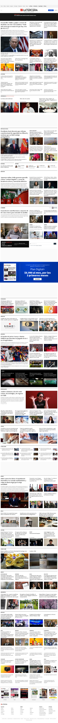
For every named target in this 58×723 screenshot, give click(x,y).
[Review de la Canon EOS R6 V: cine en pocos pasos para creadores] (7, 669)
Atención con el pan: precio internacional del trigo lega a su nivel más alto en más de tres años (50, 90)
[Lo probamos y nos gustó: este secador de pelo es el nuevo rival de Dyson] (50, 669)
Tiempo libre (3, 549)
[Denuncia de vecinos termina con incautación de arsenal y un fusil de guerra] (50, 381)
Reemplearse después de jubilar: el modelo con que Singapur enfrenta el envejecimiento (28, 595)
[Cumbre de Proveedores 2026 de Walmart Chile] (36, 623)
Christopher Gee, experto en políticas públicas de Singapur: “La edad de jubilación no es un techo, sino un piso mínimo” (9, 596)
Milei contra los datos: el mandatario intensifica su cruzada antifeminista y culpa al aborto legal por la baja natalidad (13, 481)
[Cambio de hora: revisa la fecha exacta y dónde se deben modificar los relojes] (29, 326)
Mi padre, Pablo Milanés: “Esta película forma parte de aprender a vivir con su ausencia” (7, 412)
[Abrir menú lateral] (1, 10)
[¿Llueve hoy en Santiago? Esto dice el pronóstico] (21, 67)
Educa (31, 574)
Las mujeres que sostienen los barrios (50, 674)
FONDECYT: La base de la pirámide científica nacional (36, 227)
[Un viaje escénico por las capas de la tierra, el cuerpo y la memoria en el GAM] (21, 669)
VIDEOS (2, 371)
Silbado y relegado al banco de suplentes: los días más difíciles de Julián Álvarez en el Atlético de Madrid (50, 338)
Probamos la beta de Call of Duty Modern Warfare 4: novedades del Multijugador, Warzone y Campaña (6, 681)
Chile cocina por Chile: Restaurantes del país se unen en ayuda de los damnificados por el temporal (47, 514)
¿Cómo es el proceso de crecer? (32, 166)
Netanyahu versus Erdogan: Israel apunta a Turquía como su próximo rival (36, 479)
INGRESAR (55, 10)
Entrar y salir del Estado (21, 166)
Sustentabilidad (4, 574)
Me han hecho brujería (35, 533)
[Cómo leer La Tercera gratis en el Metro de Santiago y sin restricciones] (48, 326)
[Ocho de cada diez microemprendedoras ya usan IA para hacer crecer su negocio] (21, 585)
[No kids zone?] (38, 166)
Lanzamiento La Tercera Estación (49, 615)
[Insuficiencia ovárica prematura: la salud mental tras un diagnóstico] (29, 522)
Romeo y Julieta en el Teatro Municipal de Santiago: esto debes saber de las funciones (14, 552)
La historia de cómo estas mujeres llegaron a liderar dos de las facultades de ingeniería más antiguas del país (36, 578)
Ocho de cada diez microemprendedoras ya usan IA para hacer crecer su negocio (21, 577)
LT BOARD (3, 207)
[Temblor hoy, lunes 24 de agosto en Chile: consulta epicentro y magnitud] (10, 326)
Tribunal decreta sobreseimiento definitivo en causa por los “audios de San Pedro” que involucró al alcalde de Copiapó (36, 77)
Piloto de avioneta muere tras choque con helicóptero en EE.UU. (36, 374)
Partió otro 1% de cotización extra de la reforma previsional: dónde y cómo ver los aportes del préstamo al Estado (21, 83)
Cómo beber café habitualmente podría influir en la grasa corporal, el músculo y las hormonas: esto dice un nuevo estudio (46, 454)
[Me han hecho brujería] (36, 542)
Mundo (24, 6)
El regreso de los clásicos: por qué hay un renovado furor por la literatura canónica (21, 534)
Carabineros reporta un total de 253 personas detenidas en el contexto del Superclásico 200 (7, 458)
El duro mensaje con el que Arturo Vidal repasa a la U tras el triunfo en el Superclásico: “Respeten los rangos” (50, 60)
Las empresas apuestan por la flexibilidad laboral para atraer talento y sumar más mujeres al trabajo (50, 577)
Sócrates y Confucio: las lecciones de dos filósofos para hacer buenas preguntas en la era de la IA (36, 212)
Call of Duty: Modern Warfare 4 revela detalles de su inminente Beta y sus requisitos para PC (36, 303)
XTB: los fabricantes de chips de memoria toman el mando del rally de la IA (7, 90)
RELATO (31, 532)
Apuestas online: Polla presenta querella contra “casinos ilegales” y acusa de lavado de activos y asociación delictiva (36, 83)
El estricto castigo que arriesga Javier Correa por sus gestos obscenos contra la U (14, 362)
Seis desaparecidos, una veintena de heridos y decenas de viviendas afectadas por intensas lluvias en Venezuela (26, 454)
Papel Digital (40, 6)
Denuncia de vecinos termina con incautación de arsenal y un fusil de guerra (50, 374)
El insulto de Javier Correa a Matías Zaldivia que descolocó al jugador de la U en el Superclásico (14, 338)
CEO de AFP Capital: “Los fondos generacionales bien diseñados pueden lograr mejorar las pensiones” (21, 90)
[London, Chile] (43, 561)
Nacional (8, 6)
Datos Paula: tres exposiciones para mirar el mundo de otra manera (9, 514)
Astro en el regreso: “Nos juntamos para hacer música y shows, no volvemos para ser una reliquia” (36, 412)
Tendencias (32, 630)
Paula (45, 659)
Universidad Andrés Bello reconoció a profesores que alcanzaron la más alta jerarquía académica (7, 616)
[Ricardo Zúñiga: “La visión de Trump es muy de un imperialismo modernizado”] (50, 488)
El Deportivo (20, 6)
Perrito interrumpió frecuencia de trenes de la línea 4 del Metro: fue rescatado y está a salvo (21, 375)
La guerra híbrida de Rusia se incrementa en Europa (50, 494)
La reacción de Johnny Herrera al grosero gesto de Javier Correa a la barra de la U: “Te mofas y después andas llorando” (36, 339)
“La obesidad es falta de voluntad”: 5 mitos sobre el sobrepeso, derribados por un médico (36, 60)
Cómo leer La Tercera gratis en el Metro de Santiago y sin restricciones (47, 319)
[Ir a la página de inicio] (29, 10)
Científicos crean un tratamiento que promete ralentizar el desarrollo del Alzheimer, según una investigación (9, 430)
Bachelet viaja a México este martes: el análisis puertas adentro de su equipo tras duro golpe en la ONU (27, 458)
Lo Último (30, 6)
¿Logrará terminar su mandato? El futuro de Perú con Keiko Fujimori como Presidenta (50, 227)
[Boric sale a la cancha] (29, 107)
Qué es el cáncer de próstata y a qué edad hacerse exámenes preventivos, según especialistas (47, 430)
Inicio (2, 6)
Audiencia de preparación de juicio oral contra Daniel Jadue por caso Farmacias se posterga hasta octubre (50, 77)
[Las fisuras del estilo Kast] (10, 107)
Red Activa (46, 574)
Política (4, 6)
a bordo (45, 224)
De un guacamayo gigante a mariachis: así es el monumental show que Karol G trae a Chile (21, 412)
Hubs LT (2, 572)
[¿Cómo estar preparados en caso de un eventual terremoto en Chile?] (7, 381)
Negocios (11, 6)
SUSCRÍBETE (37, 279)
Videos (27, 6)
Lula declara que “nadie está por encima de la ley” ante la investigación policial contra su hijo (36, 495)
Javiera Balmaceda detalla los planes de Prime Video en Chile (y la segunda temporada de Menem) (50, 412)
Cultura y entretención (19, 659)
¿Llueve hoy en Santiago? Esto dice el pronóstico (21, 59)
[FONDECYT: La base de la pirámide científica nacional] (36, 235)
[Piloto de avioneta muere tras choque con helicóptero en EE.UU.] (36, 381)
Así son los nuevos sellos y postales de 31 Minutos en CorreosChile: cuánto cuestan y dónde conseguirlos (7, 60)
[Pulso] (15, 698)
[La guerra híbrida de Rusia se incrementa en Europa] (50, 504)
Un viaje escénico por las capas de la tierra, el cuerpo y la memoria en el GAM (7, 77)
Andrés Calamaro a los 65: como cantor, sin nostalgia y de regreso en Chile (12, 393)
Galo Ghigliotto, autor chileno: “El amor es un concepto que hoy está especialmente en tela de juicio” (49, 535)
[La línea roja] (49, 166)
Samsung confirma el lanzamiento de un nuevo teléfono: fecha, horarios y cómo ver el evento (21, 303)
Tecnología (15, 6)
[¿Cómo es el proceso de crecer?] (27, 166)
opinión (31, 224)
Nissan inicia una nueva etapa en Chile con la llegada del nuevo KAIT (21, 616)
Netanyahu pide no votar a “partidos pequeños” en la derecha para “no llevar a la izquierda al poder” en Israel (36, 662)
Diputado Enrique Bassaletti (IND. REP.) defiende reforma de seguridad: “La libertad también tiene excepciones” (36, 134)
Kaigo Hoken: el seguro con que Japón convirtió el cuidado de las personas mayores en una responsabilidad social (48, 595)
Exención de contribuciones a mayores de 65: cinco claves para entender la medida (14, 211)
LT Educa (45, 6)
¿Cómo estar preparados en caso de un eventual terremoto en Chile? (7, 374)
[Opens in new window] (24, 698)
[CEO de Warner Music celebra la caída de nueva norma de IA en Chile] (50, 184)
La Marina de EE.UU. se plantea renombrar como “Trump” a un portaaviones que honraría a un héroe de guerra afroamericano (50, 42)
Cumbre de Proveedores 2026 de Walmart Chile (35, 615)
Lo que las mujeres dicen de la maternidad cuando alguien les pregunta (49, 681)
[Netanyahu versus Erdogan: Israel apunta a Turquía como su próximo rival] (36, 488)
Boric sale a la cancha (25, 98)
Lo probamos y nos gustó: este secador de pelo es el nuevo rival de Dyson (50, 662)
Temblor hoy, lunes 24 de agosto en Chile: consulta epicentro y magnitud (9, 319)
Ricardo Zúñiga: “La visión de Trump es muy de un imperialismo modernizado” (50, 479)
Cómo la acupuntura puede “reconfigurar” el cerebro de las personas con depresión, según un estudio (28, 430)
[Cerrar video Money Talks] (56, 14)
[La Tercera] (5, 698)
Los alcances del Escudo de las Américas (7, 166)
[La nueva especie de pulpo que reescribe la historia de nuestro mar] (50, 219)
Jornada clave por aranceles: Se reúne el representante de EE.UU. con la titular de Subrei (50, 83)
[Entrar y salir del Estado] (16, 166)
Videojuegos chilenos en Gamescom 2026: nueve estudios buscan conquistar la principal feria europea (7, 303)
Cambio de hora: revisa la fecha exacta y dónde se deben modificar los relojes (29, 319)
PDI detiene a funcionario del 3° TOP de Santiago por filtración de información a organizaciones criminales (36, 24)
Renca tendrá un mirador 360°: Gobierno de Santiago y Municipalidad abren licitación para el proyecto (50, 133)
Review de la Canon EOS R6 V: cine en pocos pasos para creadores (7, 662)
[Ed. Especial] (34, 698)
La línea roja (52, 165)
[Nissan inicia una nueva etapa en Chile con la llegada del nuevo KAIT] (21, 623)
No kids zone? (42, 165)
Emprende (17, 574)
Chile (2, 630)
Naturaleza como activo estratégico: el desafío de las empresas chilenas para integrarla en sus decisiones (7, 577)
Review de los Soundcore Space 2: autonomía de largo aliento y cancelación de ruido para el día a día (50, 303)
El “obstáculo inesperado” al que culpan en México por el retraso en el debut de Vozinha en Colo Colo (50, 355)
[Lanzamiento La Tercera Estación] (50, 623)
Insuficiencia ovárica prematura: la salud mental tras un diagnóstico (28, 514)
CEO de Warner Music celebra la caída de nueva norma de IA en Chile (36, 90)
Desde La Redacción (33, 130)
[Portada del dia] (10, 280)
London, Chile (33, 551)
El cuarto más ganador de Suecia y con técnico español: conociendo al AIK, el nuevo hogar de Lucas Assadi (36, 355)
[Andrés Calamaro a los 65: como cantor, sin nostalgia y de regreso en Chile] (41, 399)
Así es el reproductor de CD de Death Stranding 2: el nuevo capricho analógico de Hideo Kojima (7, 675)
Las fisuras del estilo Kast (7, 98)
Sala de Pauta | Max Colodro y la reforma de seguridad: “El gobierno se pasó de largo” (48, 100)
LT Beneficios (35, 6)
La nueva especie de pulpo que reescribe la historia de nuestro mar (50, 212)
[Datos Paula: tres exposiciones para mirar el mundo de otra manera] (10, 522)
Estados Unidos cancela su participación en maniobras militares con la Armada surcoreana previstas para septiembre (36, 682)
